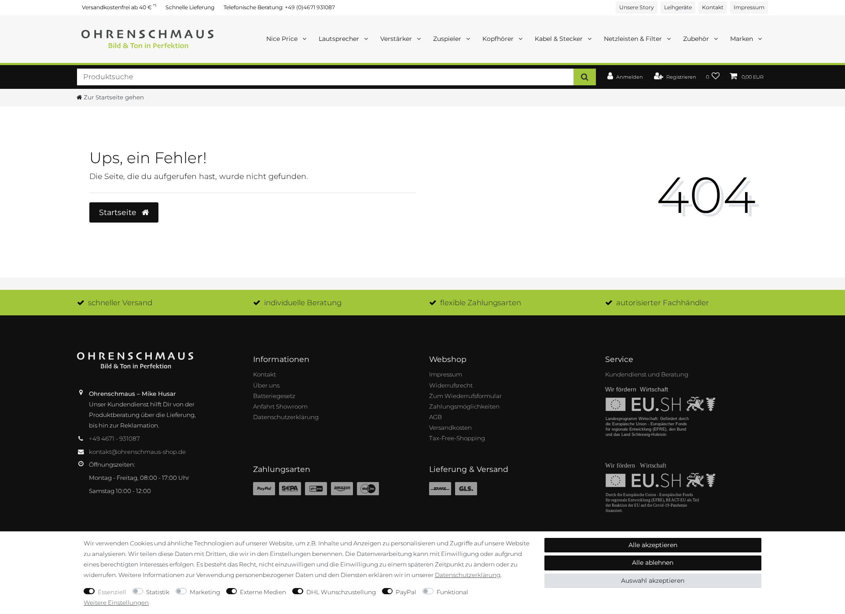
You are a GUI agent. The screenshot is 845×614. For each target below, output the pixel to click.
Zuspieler (448, 39)
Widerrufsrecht (451, 385)
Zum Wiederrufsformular (465, 395)
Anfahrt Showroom (280, 406)
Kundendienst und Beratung (646, 374)
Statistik (157, 592)
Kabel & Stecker (559, 39)
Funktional (452, 592)
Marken (742, 39)
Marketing (205, 592)
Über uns (266, 385)
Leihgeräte (678, 7)
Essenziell (112, 592)
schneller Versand (120, 302)
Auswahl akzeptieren (652, 581)
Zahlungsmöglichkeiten (464, 406)
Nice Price (282, 39)
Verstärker (397, 39)
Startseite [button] (119, 212)
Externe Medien (263, 592)
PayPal (406, 592)
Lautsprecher (340, 39)
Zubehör (697, 39)
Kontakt (713, 7)
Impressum (749, 7)
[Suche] (584, 77)
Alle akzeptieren (652, 545)
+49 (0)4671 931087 (310, 7)
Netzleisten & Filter (634, 39)
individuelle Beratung (303, 302)
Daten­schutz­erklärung (467, 574)
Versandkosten (450, 427)
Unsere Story (636, 7)
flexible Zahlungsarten (480, 302)
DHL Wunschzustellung (341, 592)
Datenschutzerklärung (286, 416)
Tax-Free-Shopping (457, 438)
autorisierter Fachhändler (662, 302)
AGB (435, 416)
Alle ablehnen (652, 562)
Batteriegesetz (274, 395)
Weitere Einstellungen (116, 602)
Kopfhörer (498, 39)
